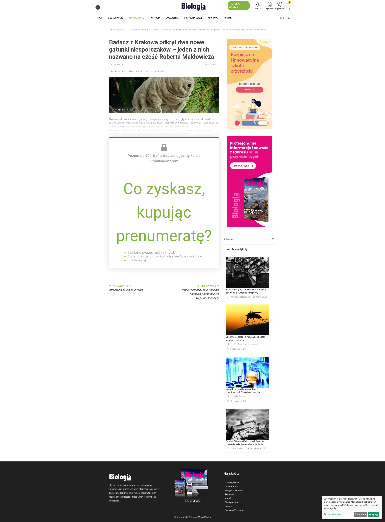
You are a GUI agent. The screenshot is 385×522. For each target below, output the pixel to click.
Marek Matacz (237, 448)
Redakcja (118, 64)
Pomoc (228, 506)
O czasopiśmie (232, 482)
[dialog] (352, 507)
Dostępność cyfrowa (234, 510)
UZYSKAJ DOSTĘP (234, 6)
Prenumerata (231, 486)
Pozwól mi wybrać (332, 514)
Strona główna (117, 29)
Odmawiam (360, 514)
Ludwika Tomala (238, 396)
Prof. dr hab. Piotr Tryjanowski (245, 344)
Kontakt (228, 498)
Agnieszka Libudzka (240, 297)
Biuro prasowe (232, 502)
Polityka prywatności (234, 490)
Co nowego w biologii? (139, 29)
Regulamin (230, 494)
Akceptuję (373, 514)
